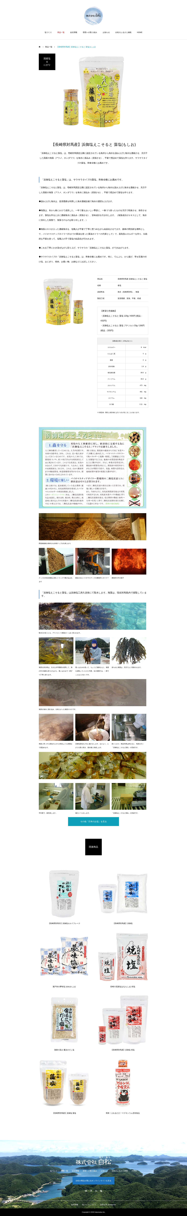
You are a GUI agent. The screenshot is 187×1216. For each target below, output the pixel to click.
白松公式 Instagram (108, 1205)
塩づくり (48, 32)
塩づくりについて (89, 1205)
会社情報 (73, 32)
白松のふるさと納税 (123, 32)
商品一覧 (60, 32)
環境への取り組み (90, 32)
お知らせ (106, 32)
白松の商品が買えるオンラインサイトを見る (93, 1181)
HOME (139, 32)
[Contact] (96, 1191)
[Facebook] (91, 1191)
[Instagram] (86, 1191)
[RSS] (101, 1191)
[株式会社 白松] (93, 15)
